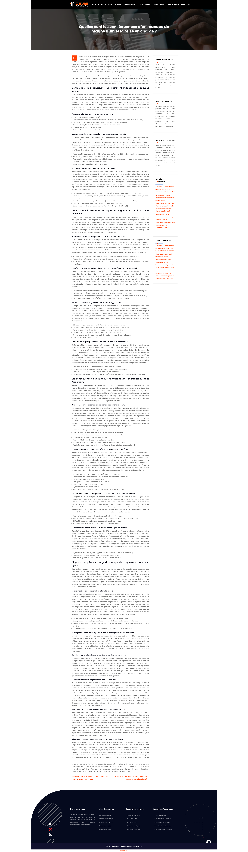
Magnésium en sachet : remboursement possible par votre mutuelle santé (165, 216)
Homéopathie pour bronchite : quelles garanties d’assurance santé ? (165, 225)
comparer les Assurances (176, 4)
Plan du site (124, 851)
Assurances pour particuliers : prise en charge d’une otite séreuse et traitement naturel (165, 189)
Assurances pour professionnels (152, 4)
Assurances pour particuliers (101, 4)
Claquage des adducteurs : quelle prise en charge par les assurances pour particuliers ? (165, 275)
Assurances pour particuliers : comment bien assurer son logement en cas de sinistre (165, 248)
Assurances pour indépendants (126, 4)
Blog (189, 4)
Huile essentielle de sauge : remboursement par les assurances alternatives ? (129, 778)
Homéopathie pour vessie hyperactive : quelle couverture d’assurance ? (164, 256)
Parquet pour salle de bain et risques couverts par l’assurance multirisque (91, 778)
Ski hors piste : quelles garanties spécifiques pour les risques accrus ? (165, 197)
